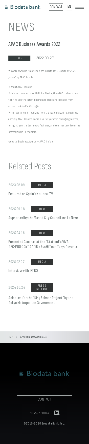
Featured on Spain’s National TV (30, 194)
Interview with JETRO (23, 270)
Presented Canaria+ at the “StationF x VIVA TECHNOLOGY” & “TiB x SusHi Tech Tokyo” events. (43, 244)
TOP (11, 337)
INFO (19, 58)
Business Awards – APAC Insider (36, 141)
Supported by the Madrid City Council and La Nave (43, 218)
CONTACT (44, 399)
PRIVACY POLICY (39, 413)
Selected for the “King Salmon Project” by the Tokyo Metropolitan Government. (40, 300)
